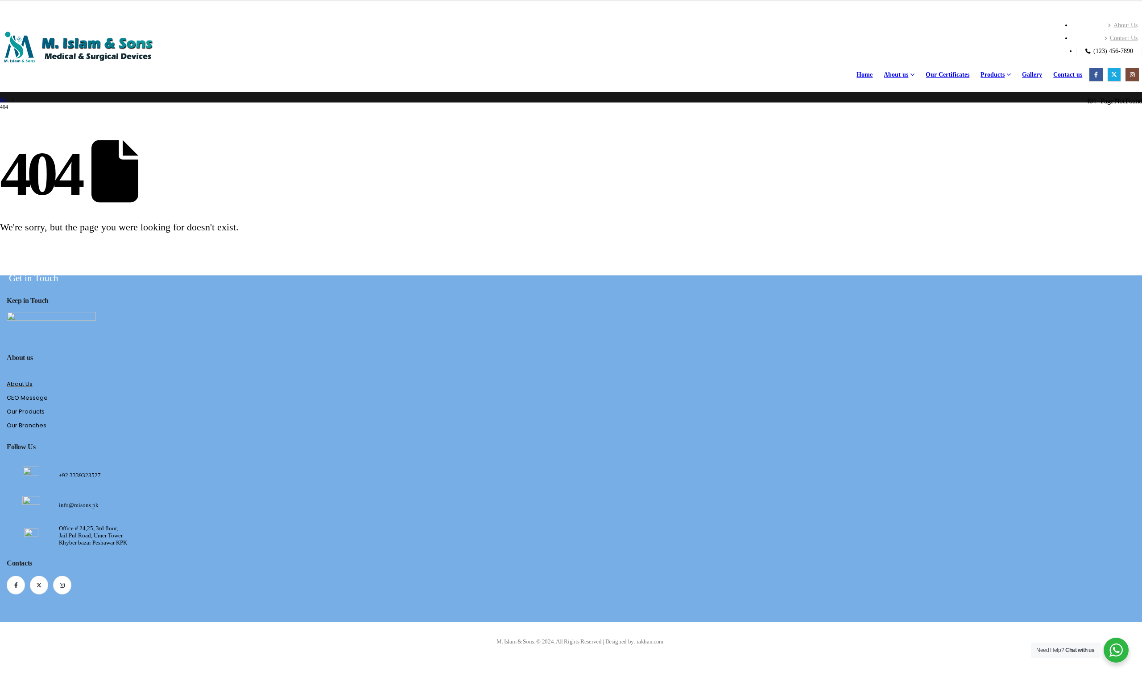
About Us (1125, 25)
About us (896, 74)
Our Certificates (947, 74)
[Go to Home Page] (3, 100)
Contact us (1067, 74)
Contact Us (1124, 37)
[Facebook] (1095, 74)
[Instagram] (1131, 74)
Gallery (1032, 74)
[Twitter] (1114, 74)
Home (864, 74)
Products (993, 74)
